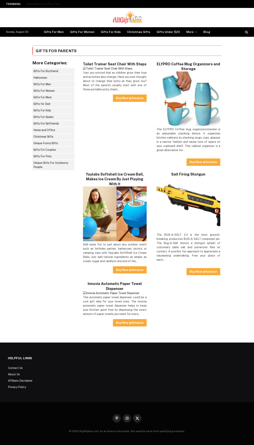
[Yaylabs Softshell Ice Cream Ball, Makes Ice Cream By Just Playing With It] (115, 240)
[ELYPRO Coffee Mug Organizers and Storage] (188, 125)
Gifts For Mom (42, 97)
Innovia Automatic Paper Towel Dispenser (115, 286)
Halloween (40, 77)
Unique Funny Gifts (45, 143)
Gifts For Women (82, 32)
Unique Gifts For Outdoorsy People (50, 165)
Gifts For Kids (111, 32)
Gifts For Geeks (43, 117)
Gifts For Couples (44, 149)
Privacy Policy (17, 387)
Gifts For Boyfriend (45, 71)
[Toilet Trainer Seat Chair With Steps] (107, 68)
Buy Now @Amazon (129, 98)
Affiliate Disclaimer (20, 380)
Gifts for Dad (41, 103)
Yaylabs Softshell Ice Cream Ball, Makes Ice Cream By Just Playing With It (115, 179)
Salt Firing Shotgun (188, 174)
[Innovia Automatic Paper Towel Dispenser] (111, 293)
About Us (14, 374)
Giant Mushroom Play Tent (43, 3)
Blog (206, 32)
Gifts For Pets (42, 156)
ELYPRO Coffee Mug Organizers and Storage (188, 66)
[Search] (246, 32)
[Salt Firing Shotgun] (188, 230)
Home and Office (44, 130)
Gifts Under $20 (168, 32)
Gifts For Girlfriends (46, 123)
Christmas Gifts (138, 32)
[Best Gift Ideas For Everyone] (127, 17)
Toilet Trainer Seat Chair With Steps (114, 64)
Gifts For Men (54, 32)
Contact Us (15, 368)
